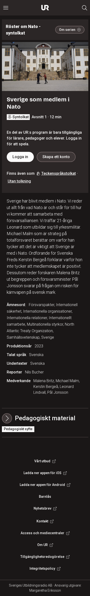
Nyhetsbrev (42, 508)
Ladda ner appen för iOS (42, 473)
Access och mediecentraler (42, 533)
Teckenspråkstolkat (58, 173)
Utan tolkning (19, 181)
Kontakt (42, 521)
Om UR (42, 545)
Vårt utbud (42, 461)
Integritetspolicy (42, 568)
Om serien (67, 30)
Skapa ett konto (56, 156)
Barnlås (45, 496)
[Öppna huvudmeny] (6, 8)
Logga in (20, 156)
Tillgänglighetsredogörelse (42, 557)
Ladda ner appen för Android (42, 485)
